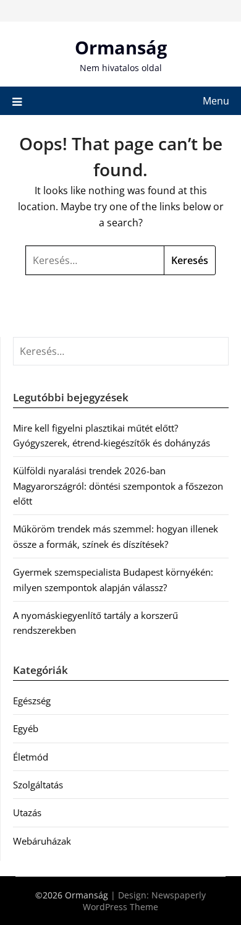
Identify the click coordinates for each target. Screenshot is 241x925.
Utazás (27, 812)
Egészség (32, 700)
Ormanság (121, 47)
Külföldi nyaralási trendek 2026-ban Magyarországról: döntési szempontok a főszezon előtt (118, 485)
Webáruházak (42, 841)
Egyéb (25, 728)
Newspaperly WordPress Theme (144, 901)
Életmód (30, 757)
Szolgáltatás (38, 784)
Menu (216, 101)
